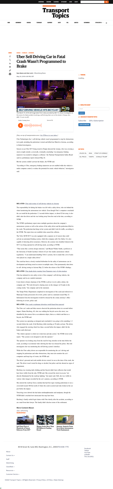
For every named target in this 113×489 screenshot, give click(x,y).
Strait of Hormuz (100, 153)
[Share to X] (10, 60)
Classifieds (56, 2)
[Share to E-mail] (10, 67)
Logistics (76, 22)
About (8, 452)
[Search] (106, 2)
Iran (90, 153)
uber (18, 411)
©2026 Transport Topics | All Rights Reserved (20, 480)
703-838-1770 (63, 447)
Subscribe (48, 2)
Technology (39, 22)
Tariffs (91, 157)
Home (9, 22)
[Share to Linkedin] (10, 63)
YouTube (87, 452)
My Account (64, 2)
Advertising (41, 2)
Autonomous (87, 22)
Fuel (67, 22)
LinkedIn (87, 455)
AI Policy (50, 480)
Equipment (49, 22)
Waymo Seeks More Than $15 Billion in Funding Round (45, 428)
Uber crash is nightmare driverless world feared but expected (44, 304)
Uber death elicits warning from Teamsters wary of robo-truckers (46, 271)
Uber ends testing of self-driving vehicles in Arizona (42, 203)
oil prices (82, 157)
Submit (82, 113)
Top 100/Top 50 (98, 22)
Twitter (86, 450)
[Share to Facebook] (10, 56)
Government (18, 22)
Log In (70, 2)
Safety (59, 22)
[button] (10, 70)
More (106, 22)
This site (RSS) (88, 457)
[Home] (56, 12)
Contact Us (10, 455)
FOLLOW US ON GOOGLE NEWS (84, 124)
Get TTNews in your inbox (48, 135)
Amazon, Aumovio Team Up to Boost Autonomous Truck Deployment (65, 428)
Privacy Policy (41, 480)
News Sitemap (58, 480)
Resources (10, 470)
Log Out (76, 2)
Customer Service (12, 474)
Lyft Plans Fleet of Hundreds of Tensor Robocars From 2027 (23, 428)
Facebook (87, 448)
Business (29, 22)
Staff (7, 459)
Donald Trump (101, 157)
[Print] (10, 74)
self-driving (24, 411)
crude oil (83, 153)
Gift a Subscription (96, 120)
